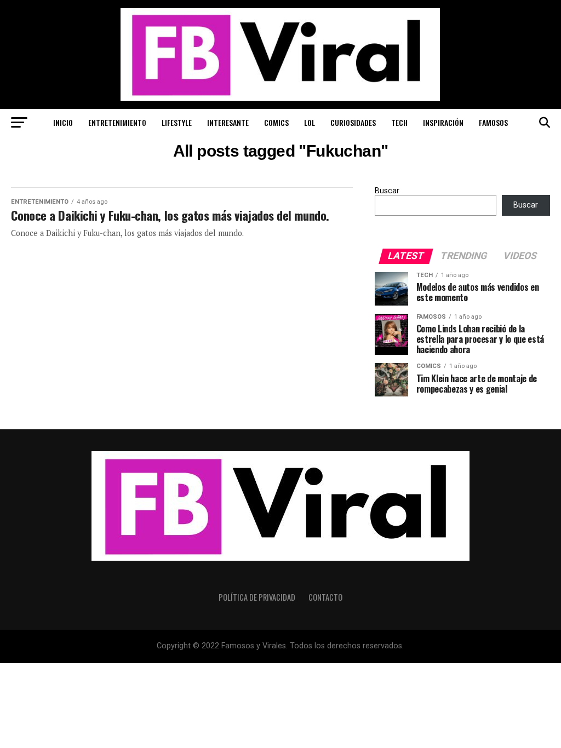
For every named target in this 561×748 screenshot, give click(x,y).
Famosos (493, 122)
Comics (276, 122)
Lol (309, 122)
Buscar (387, 190)
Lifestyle (177, 122)
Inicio (63, 122)
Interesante (228, 122)
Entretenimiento (117, 122)
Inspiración (443, 122)
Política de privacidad (257, 597)
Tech (399, 122)
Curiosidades (353, 122)
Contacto (325, 597)
